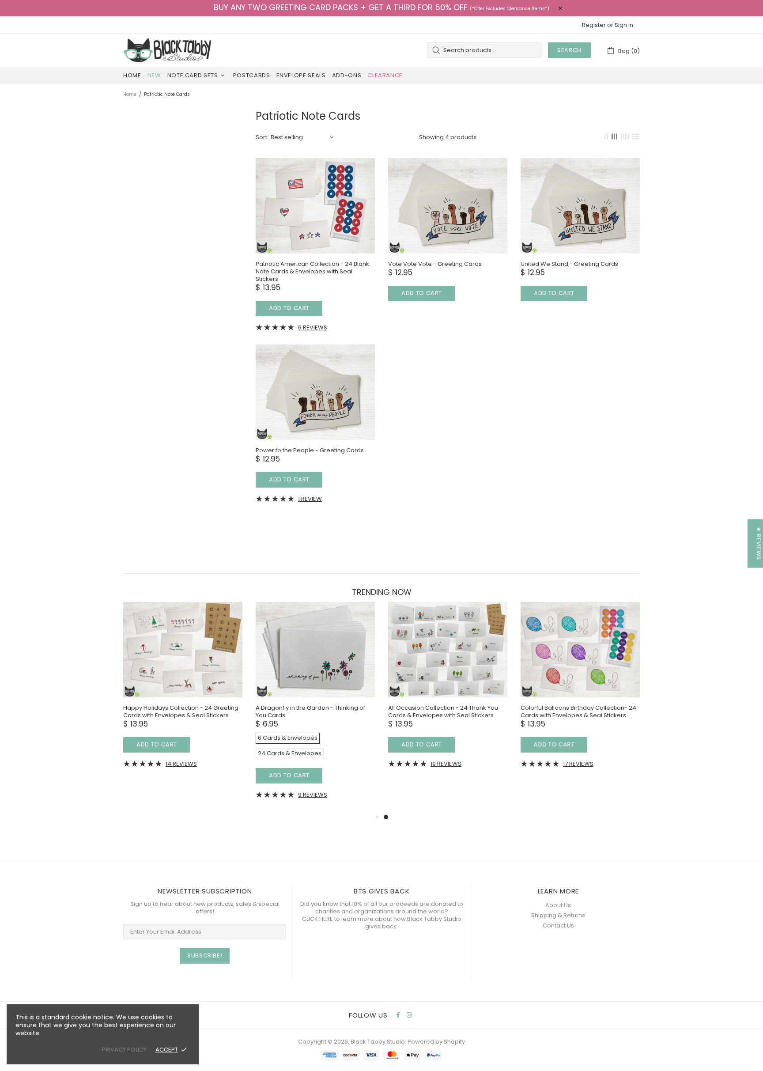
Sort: (262, 137)
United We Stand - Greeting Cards (569, 264)
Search (569, 50)
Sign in (624, 25)
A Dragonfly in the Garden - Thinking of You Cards (310, 711)
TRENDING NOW (382, 592)
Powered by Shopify (436, 1041)
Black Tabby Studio (167, 50)
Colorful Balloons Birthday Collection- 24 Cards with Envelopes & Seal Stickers (578, 711)
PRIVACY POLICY (124, 1049)
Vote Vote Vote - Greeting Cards (435, 264)
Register (594, 25)
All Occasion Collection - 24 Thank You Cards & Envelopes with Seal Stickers (443, 711)
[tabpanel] (448, 691)
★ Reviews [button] (759, 543)
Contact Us (558, 925)
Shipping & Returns (558, 915)
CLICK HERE (317, 919)
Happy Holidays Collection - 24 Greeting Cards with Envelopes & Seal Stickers (180, 711)
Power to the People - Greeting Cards (310, 450)
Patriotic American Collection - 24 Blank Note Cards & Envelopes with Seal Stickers (312, 271)
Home (129, 94)
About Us (558, 905)
